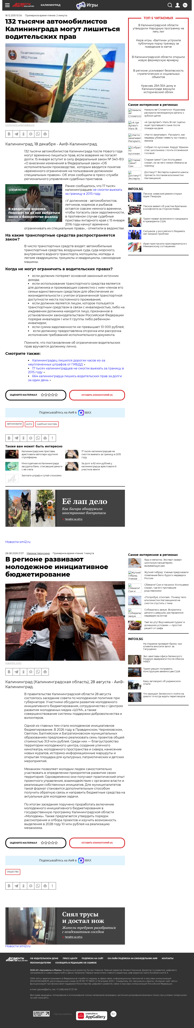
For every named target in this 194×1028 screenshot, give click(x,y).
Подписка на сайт (92, 958)
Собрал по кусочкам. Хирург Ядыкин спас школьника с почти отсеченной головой (166, 150)
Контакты (167, 958)
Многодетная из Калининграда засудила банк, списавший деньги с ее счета (42, 466)
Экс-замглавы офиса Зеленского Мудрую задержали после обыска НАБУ (163, 659)
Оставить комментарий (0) (97, 395)
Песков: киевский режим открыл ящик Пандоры (162, 195)
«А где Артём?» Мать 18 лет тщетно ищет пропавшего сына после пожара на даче (164, 125)
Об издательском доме (44, 958)
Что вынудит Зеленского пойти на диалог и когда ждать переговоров (164, 695)
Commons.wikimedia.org (19, 125)
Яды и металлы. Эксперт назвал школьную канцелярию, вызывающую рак (163, 562)
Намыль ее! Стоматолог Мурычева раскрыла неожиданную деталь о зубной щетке (164, 112)
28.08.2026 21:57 (14, 553)
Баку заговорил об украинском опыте (162, 682)
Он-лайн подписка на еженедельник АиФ (132, 958)
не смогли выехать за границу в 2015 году (93, 191)
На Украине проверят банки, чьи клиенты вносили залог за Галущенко (162, 646)
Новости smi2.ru (18, 542)
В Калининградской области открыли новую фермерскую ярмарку (158, 58)
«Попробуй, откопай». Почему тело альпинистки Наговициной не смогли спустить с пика (165, 600)
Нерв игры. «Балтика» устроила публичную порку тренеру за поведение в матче (158, 43)
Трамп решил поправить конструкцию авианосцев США (161, 670)
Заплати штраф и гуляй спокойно (42, 475)
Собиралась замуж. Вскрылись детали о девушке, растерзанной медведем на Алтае (163, 612)
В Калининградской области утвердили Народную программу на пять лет (158, 28)
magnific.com (13, 663)
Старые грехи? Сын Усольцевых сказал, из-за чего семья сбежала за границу (165, 162)
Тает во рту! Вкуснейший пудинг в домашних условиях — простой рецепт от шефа (164, 625)
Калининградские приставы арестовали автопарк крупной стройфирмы (40, 454)
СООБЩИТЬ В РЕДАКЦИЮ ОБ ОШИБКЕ (76, 963)
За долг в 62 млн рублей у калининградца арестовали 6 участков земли (98, 466)
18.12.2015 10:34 (13, 15)
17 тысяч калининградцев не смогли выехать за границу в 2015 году (101, 454)
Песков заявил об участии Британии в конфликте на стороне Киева (165, 207)
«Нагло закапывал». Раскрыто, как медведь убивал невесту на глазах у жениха (165, 137)
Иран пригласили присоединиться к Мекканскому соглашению (165, 245)
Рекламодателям (40, 963)
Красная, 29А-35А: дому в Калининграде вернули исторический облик (158, 89)
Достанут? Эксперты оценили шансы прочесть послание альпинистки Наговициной (166, 175)
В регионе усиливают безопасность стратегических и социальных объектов (158, 74)
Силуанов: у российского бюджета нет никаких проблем (164, 232)
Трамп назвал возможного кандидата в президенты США (165, 220)
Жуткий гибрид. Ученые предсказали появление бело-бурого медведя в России (166, 575)
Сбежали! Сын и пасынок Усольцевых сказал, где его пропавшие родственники (166, 587)
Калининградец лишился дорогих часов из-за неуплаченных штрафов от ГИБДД (66, 362)
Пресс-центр (70, 958)
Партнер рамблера (63, 1014)
